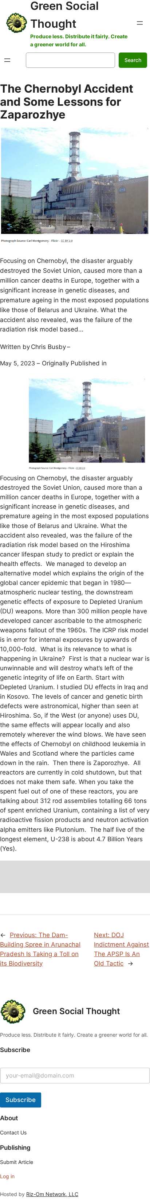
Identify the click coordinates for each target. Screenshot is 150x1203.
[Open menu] (139, 23)
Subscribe (20, 1099)
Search (133, 60)
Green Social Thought (76, 1011)
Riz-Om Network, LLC (52, 1194)
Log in (7, 1176)
